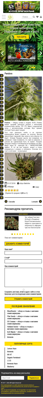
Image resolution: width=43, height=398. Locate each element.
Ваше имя (9, 249)
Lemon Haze (11, 348)
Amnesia (10, 337)
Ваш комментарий (11, 266)
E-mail (7, 258)
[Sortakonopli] (10, 17)
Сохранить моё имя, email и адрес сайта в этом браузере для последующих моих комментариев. (23, 293)
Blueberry (10, 367)
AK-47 (9, 354)
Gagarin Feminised (14, 358)
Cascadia (12, 202)
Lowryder (35, 202)
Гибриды (11, 187)
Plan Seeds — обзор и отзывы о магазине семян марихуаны (22, 317)
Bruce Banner (23, 214)
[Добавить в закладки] (37, 16)
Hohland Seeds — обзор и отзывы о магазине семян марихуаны (20, 328)
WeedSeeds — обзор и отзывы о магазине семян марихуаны (23, 312)
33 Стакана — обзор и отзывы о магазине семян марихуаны (22, 322)
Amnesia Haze (12, 364)
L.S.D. (9, 361)
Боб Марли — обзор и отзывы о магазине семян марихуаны (22, 333)
